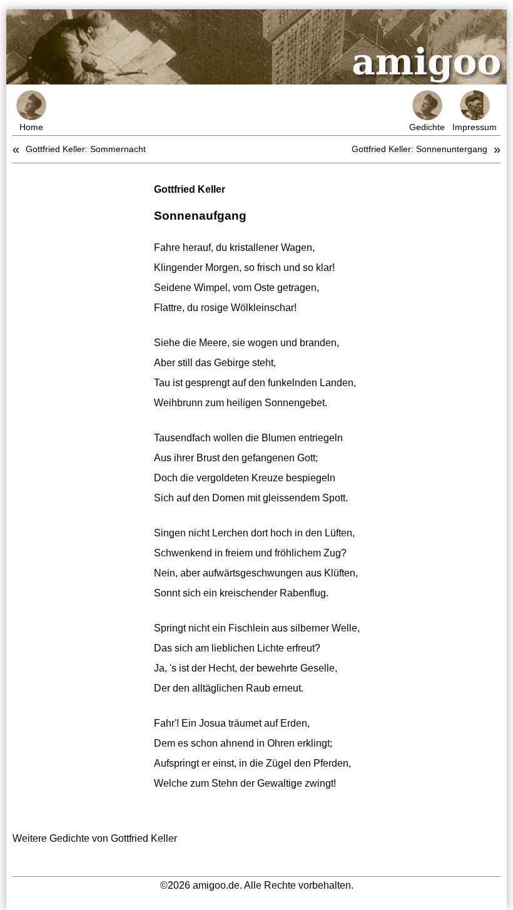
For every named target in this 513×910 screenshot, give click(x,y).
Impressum (474, 127)
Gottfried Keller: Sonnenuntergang (419, 149)
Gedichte (427, 127)
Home (31, 127)
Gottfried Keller (189, 189)
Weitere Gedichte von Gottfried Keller (95, 838)
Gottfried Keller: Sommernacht (86, 149)
